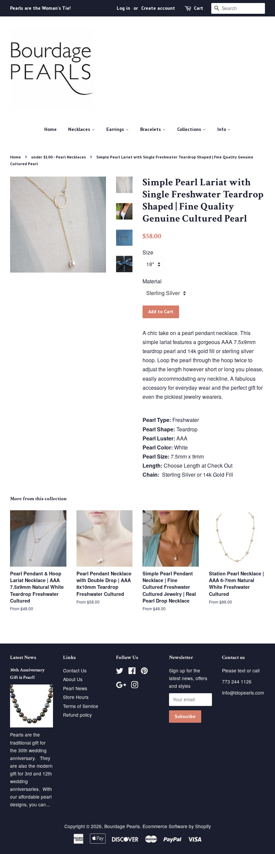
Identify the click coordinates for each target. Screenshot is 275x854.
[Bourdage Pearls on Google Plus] (121, 685)
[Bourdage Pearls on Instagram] (134, 685)
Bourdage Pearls (122, 826)
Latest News (23, 657)
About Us (72, 679)
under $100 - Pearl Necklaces (58, 156)
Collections (190, 129)
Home (50, 129)
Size (148, 252)
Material (152, 281)
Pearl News (75, 688)
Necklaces (80, 129)
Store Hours (76, 697)
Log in (123, 8)
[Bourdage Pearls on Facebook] (132, 671)
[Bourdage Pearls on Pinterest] (144, 671)
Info (222, 129)
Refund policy (77, 714)
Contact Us (75, 670)
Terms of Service (80, 706)
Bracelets (151, 129)
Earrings (115, 129)
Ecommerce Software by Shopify (177, 826)
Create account (158, 8)
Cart (198, 8)
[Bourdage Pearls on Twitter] (119, 671)
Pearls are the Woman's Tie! (40, 8)
